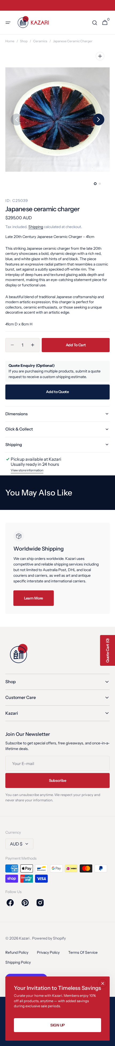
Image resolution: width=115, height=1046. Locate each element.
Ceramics (40, 41)
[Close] (102, 983)
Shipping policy (18, 962)
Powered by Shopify (49, 938)
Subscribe (57, 780)
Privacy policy (48, 952)
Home (9, 41)
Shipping (35, 226)
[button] (8, 23)
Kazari (24, 938)
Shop (24, 41)
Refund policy (16, 952)
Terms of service (83, 952)
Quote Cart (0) (107, 650)
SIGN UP (57, 1025)
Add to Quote (57, 391)
